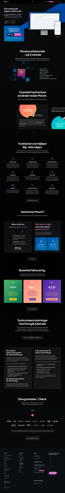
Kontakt (56, 1)
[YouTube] (36, 483)
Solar (43, 425)
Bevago (20, 421)
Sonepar (50, 425)
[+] (22, 231)
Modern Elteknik (29, 425)
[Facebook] (37, 483)
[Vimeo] (34, 483)
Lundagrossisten (21, 425)
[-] (13, 231)
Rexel (36, 425)
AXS (14, 421)
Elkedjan (55, 421)
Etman (13, 425)
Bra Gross (28, 421)
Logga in (60, 1)
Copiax (35, 421)
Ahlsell (9, 421)
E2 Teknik (48, 421)
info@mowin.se (38, 458)
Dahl (42, 421)
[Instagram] (39, 483)
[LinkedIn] (41, 483)
